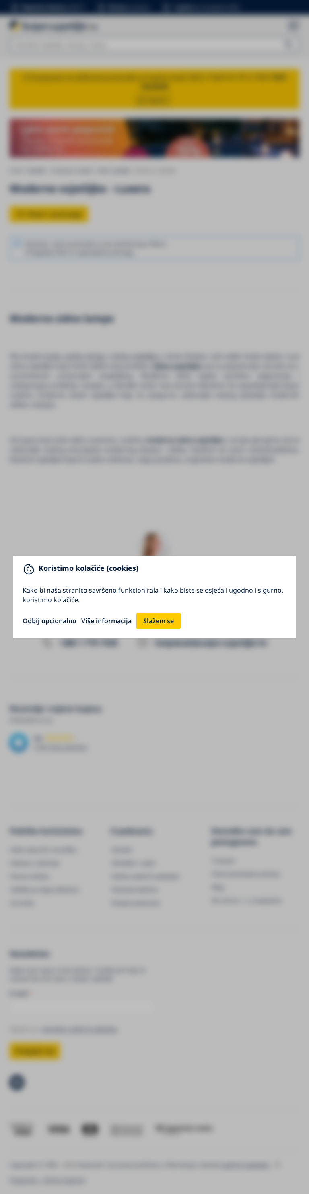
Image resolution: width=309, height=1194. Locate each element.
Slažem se (158, 620)
